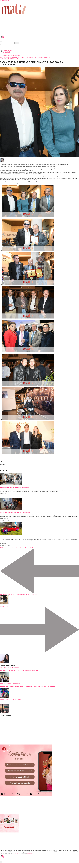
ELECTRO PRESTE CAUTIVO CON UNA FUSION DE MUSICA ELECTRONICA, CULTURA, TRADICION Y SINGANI (27, 686)
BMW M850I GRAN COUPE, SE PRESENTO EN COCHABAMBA (15, 537)
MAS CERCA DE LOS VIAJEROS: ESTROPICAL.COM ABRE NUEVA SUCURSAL (19, 670)
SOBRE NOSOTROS (7, 50)
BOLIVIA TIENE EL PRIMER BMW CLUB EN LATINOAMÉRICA (15, 512)
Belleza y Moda (15, 58)
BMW (1, 547)
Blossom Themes (16, 853)
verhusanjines (7, 162)
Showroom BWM (29, 547)
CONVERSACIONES (7, 54)
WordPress (29, 853)
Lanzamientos (6, 547)
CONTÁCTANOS (6, 51)
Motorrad (18, 547)
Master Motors (12, 547)
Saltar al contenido (4, 0)
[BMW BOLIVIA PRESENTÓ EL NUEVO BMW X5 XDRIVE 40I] (11, 484)
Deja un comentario (16, 162)
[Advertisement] (39, 25)
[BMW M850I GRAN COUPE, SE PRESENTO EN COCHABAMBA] (11, 534)
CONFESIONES (6, 52)
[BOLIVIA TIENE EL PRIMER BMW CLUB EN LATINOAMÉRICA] (11, 509)
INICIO (4, 49)
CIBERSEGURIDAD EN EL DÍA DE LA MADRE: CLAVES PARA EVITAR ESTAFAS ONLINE (21, 702)
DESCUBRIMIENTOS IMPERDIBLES (11, 55)
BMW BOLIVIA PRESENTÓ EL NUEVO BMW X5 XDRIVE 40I (14, 487)
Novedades (22, 547)
